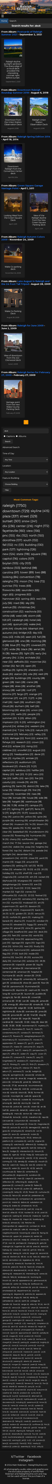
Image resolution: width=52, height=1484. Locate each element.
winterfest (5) (32, 1172)
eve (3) (38, 1431)
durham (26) (22, 706)
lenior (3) (37, 1383)
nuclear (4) (28, 1212)
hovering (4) (24, 1233)
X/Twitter (17, 1456)
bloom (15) (42, 824)
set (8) (26, 1015)
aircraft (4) (26, 1195)
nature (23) (42, 730)
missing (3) (42, 1314)
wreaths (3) (34, 1342)
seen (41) (31, 636)
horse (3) (21, 1377)
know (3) (43, 1402)
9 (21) (34, 766)
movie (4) (43, 1287)
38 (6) (30, 1092)
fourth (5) (18, 1189)
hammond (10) (22, 950)
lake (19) (44, 786)
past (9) (36, 983)
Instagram (26, 1460)
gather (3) (6, 1345)
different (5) (30, 1144)
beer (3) (32, 1409)
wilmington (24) (36, 722)
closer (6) (35, 1106)
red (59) (41, 598)
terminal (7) (37, 1033)
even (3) (29, 1349)
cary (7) (39, 1057)
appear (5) (15, 1148)
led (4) (5, 1260)
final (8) (34, 1015)
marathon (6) (35, 1117)
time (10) (19, 939)
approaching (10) (34, 939)
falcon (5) (16, 1195)
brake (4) (16, 1206)
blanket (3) (22, 1386)
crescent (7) (19, 1057)
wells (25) (21, 714)
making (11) (37, 917)
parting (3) (25, 1342)
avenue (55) (10, 607)
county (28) (38, 678)
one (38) (25, 641)
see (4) (15, 1280)
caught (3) (25, 1368)
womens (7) (18, 1071)
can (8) (25, 1001)
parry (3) (31, 1386)
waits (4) (16, 1229)
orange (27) (35, 694)
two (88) (40, 572)
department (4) (24, 1291)
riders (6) (37, 1113)
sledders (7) (22, 1061)
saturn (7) (7, 1071)
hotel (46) (35, 620)
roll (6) (25, 1117)
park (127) (9, 549)
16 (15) (6, 839)
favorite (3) (22, 1311)
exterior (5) (41, 1165)
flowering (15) (22, 835)
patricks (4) (30, 1294)
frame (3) (6, 1311)
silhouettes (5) (9, 1175)
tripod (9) (20, 964)
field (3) (40, 1409)
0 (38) (6, 645)
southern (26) (33, 702)
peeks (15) (18, 828)
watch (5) (14, 1165)
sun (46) (7, 624)
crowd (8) (36, 997)
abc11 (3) (14, 1327)
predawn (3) (25, 1393)
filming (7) (15, 1064)
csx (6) (28, 1071)
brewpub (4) (8, 1263)
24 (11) (5, 913)
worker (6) (7, 1089)
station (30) (20, 674)
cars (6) (26, 1106)
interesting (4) (32, 1274)
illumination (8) (10, 1008)
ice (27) (23, 698)
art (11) (41, 902)
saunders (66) (30, 590)
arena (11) (42, 924)
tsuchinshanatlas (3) (16, 1437)
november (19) (22, 794)
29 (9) (38, 975)
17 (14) (18, 843)
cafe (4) (25, 1229)
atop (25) (25, 710)
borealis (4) (7, 1284)
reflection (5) (8, 1182)
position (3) (28, 1336)
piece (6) (7, 1082)
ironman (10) (19, 961)
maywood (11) (27, 910)
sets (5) (39, 1168)
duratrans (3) (8, 1330)
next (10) (28, 946)
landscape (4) (23, 1277)
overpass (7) (8, 1050)
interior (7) (28, 1068)
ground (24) (9, 726)
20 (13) (44, 869)
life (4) (36, 1270)
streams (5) (30, 1131)
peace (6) (14, 1110)
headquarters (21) (23, 754)
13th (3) (5, 1431)
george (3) (7, 1320)
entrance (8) (8, 1001)
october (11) (42, 921)
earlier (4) (38, 1236)
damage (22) (17, 738)
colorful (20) (9, 782)
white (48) (9, 615)
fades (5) (38, 1185)
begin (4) (34, 1253)
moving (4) (34, 1229)
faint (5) (6, 1165)
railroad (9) (42, 979)
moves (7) (37, 1040)
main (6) (35, 1103)
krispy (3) (41, 1364)
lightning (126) (26, 549)
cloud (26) (8, 706)
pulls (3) (6, 1424)
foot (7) (29, 1029)
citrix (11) (29, 928)
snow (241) (29, 521)
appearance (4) (25, 1280)
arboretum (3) (25, 1424)
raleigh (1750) (14, 505)
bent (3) (33, 1314)
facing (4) (44, 1233)
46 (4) (43, 1226)
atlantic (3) (28, 1361)
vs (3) (5, 1437)
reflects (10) (8, 939)
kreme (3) (6, 1368)
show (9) (27, 983)
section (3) (29, 1358)
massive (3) (27, 1352)
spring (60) (28, 598)
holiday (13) (8, 873)
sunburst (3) (36, 1393)
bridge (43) (25, 632)
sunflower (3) (37, 1424)
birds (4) (6, 1223)
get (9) (6, 983)
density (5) (22, 1161)
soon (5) (15, 1134)
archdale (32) (32, 657)
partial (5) (29, 1185)
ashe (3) (14, 1311)
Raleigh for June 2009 (30, 325)
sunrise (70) (10, 585)
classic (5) (7, 1155)
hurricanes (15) (38, 835)
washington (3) (18, 1320)
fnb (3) (46, 1424)
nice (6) (6, 1092)
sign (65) (8, 594)
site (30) (32, 674)
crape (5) (29, 1178)
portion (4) (7, 1229)
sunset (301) (12, 521)
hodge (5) (14, 1151)
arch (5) (24, 1127)
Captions (10, 436)
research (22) (23, 742)
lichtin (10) (17, 946)
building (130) (34, 544)
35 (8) (12, 1025)
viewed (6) (29, 1075)
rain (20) (29, 778)
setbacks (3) (35, 1368)
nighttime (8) (9, 1011)
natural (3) (14, 1412)
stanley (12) (42, 899)
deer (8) (44, 1022)
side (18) (43, 798)
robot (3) (23, 1415)
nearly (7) (26, 1050)
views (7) (7, 1029)
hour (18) (7, 798)
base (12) (36, 888)
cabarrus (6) (34, 1110)
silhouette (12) (10, 895)
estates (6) (41, 1078)
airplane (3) (25, 1317)
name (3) (14, 1405)
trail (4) (26, 1297)
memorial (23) (10, 734)
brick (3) (17, 1317)
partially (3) (44, 1333)
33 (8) (27, 1022)
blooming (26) (11, 710)
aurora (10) (37, 957)
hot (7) (18, 1050)
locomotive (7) (25, 1040)
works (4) (44, 1240)
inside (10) (34, 953)
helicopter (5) (41, 1155)
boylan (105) (10, 563)
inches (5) (7, 1195)
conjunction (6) (21, 1121)
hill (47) (7, 620)
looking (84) (10, 577)
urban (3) (34, 1308)
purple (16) (8, 820)
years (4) (14, 1267)
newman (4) (25, 1287)
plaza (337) (11, 516)
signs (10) (30, 943)
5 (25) (21, 718)
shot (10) (7, 946)
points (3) (32, 1345)
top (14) (18, 850)
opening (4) (8, 1294)
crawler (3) (7, 1358)
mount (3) (18, 1418)
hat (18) (6, 805)
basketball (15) (20, 831)
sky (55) (30, 603)
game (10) (40, 928)
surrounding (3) (9, 1399)
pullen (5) (28, 1189)
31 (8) (46, 1004)
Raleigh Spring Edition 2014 (33, 136)
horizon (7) (8, 1047)
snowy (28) (9, 690)
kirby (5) (18, 1192)
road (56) (18, 603)
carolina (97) (11, 572)
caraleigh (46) (20, 620)
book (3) (31, 1415)
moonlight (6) (17, 1096)
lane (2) (5, 1443)
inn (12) (6, 902)
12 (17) (6, 813)
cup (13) (37, 873)
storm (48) (34, 615)
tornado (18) (19, 798)
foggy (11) (31, 924)
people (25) (34, 714)
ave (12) (37, 884)
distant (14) (29, 850)
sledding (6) (8, 1113)
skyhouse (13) (9, 880)
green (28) (8, 682)
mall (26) (7, 702)
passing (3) (18, 1361)
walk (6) (27, 1096)
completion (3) (42, 1323)
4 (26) (39, 698)
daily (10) (7, 961)
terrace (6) (7, 1106)
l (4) (22, 1223)
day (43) (37, 632)
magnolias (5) (43, 1124)
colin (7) (25, 1064)
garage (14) (41, 843)
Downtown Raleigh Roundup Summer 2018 (20, 91)
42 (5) (32, 1168)
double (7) (8, 1057)
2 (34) (21, 657)
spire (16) (42, 816)
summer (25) (10, 718)
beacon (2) (7, 1440)
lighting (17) (18, 809)
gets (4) (43, 1243)
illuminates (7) (18, 1029)
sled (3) (5, 1380)
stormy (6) (26, 1103)
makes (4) (36, 1216)
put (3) (14, 1349)
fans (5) (6, 1151)
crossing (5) (8, 1144)
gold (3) (30, 1355)
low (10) (19, 957)
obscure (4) (7, 1270)
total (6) (13, 1092)
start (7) (6, 1054)
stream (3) (7, 1308)
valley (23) (40, 734)
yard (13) (43, 858)
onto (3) (36, 1374)
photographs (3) (27, 1330)
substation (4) (36, 1202)
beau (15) (7, 828)
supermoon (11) (10, 906)
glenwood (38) (11, 641)
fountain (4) (30, 1263)
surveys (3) (25, 1314)
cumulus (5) (44, 1192)
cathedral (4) (8, 1301)
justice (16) (18, 816)
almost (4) (15, 1223)
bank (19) (21, 786)
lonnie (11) (7, 924)
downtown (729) (16, 511)
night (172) (41, 526)
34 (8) (5, 1025)
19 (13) (30, 869)
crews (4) (17, 1250)
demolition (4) (15, 1260)
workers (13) (9, 865)
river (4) (11, 1243)
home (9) (7, 968)
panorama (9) (17, 986)
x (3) (24, 1323)
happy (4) (7, 1219)
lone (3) (6, 1412)
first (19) (37, 790)
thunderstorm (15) (38, 831)
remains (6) (17, 1082)
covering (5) (8, 1192)
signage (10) (18, 943)
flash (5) (6, 1127)
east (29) (43, 674)
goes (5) (6, 1131)
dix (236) (9, 526)
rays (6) (45, 1117)
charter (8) (16, 1018)
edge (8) (22, 1008)
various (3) (16, 1308)
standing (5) (8, 1158)
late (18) (7, 801)
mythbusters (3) (30, 1399)
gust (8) (6, 1018)
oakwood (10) (37, 950)
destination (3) (8, 1421)
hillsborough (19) (22, 790)
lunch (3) (17, 1371)
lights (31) (21, 669)
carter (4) (17, 1284)
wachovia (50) (33, 611)
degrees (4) (19, 1294)
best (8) (6, 1015)
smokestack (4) (9, 1291)
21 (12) (27, 888)
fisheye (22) (9, 742)
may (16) (7, 816)
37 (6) (14, 1085)
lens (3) (25, 1371)
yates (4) (6, 1287)
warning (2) (16, 1440)
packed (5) (39, 1178)
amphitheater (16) (38, 820)
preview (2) (40, 1440)
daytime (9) (21, 990)
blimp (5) (41, 1148)
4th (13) (33, 877)
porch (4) (7, 1202)
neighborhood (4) (10, 1233)
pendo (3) (6, 1434)
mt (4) (30, 1270)
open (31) (30, 665)
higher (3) (6, 1349)
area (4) (36, 1246)
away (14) (30, 847)
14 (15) (33, 824)
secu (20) (38, 774)
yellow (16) (30, 816)
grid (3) (34, 1428)
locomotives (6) (36, 1085)
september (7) (9, 1043)
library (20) (8, 774)
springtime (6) (17, 1075)
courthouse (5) (9, 1172)
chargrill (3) (7, 1342)
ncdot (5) (35, 1134)
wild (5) (29, 1158)
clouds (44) (20, 628)
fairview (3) (29, 1383)
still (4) (29, 1246)
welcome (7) (29, 1047)
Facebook (34, 1456)
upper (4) (17, 1236)
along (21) (8, 754)
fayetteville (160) (14, 531)
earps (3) (44, 1311)
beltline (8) (39, 1008)
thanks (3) (40, 1330)
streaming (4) (8, 1209)
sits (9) (20, 975)
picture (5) (15, 1127)
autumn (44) (10, 632)
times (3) (16, 1342)
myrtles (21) (18, 758)
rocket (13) (43, 877)
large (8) (27, 1018)
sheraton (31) (35, 669)
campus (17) (36, 805)
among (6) (7, 1103)
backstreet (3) (24, 1396)
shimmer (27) (10, 698)
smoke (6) (40, 1075)
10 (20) (28, 774)
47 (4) (5, 1243)
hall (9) (6, 986)
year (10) (7, 935)
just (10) (6, 943)
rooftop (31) (9, 669)
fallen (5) (21, 1172)
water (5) (16, 1168)
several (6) (22, 1085)
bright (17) (15, 813)
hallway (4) (7, 1250)
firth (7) (33, 1064)
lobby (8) (34, 1001)
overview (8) (31, 1011)
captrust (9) (34, 990)
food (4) (16, 1304)
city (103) (25, 563)
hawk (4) (30, 1267)
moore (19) (8, 794)
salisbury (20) (23, 770)
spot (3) (21, 1380)
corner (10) (26, 935)
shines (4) (27, 1216)
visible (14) (18, 847)
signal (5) (25, 1148)
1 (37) (5, 649)
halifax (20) (38, 770)
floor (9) (45, 983)
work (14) (7, 847)
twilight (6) (36, 1071)
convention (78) (30, 577)
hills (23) (29, 730)
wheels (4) (34, 1240)
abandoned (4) (20, 1270)
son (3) (30, 1405)
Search (7, 441)
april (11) (24, 906)
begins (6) (7, 1099)
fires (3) (29, 1374)
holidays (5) (42, 1144)
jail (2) (24, 1440)
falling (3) (18, 1421)
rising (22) (31, 746)
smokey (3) (38, 1320)
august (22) (39, 750)
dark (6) (16, 1103)
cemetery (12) (29, 899)
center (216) (24, 526)
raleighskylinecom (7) (34, 1036)
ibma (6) (17, 1117)
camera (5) (25, 1134)
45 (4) (20, 1212)
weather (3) (7, 1393)
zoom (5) (25, 1168)
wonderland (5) (9, 1178)
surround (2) (14, 1443)
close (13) (33, 858)
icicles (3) (13, 1380)
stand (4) (44, 1246)
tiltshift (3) (13, 1386)
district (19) (33, 786)
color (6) (13, 1078)
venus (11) (39, 913)
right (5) (15, 1155)
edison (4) (45, 1257)
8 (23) (6, 738)
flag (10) (6, 953)
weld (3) (42, 1434)
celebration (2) (31, 1437)
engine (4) (7, 1216)
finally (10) (39, 946)
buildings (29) (23, 678)
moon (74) (26, 581)
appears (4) (41, 1294)
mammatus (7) (36, 1061)
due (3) (12, 1431)
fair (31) (20, 665)
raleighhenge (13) (12, 884)
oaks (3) (15, 1409)
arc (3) (38, 1386)
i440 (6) (25, 1089)
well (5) (30, 1141)
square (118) (39, 554)
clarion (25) (9, 714)
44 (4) (35, 1206)
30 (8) (18, 1001)
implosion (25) (11, 722)
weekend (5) (8, 1124)
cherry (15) (15, 839)
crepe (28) (8, 686)
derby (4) (34, 1297)
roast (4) (25, 1250)
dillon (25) (30, 718)
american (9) (23, 972)
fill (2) (30, 1443)
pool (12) (7, 899)
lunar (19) (7, 790)
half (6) (6, 1110)
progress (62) (23, 594)
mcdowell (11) (30, 902)
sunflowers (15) (29, 839)
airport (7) (7, 1036)
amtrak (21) (32, 758)
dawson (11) (34, 906)
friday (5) (30, 1155)
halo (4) (36, 1257)
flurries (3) (43, 1377)
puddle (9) (41, 994)
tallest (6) (36, 1082)
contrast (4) (35, 1226)
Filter (7, 490)
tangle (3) (36, 1380)
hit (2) (34, 1446)
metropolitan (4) (10, 1226)
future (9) (7, 979)
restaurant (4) (19, 1274)
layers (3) (14, 1333)
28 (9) (42, 961)
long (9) (6, 994)
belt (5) (33, 1148)
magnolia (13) (9, 877)
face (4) (22, 1267)
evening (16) (21, 820)
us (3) (43, 1352)
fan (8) (17, 997)
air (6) (43, 1106)
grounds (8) (16, 1015)
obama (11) (19, 921)
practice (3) (17, 1352)
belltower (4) (37, 1284)
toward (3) (24, 1409)
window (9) (18, 968)
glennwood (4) (40, 1280)
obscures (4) (20, 1209)
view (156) (33, 531)
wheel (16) (8, 824)
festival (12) (41, 895)
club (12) (22, 895)
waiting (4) (17, 1216)
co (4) (29, 1257)
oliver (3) (39, 1415)
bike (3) (44, 1380)
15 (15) (28, 828)
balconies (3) (8, 1371)
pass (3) (37, 1352)
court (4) (35, 1291)
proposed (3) (20, 1390)
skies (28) (20, 686)
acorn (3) (6, 1415)
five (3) (45, 1383)
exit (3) (5, 1386)
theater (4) (7, 1253)
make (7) (18, 1047)
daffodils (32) (21, 661)
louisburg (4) (38, 1219)
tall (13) (32, 865)
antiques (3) (7, 1352)
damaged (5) (34, 1127)
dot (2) (40, 1437)
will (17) (6, 809)
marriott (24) (10, 730)
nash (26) (19, 702)
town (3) (6, 1374)
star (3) (46, 1304)
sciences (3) (24, 1412)
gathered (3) (8, 1317)
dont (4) (16, 1240)
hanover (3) (43, 1308)
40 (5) (22, 1155)
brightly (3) (44, 1342)
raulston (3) (14, 1424)
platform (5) (8, 1141)
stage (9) (17, 979)
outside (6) (26, 1099)
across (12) (8, 888)
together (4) (20, 1246)
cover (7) (42, 1054)
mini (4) (39, 1263)
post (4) (44, 1212)
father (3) (37, 1349)
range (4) (25, 1304)
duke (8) (20, 1011)
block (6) (23, 1092)
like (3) (23, 1355)
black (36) (26, 649)
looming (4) (36, 1277)
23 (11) (16, 910)
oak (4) (17, 1301)
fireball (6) (7, 1117)
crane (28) (32, 682)
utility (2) (40, 1446)
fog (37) (25, 645)
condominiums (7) (11, 1033)
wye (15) (36, 828)
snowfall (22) (25, 750)
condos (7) (26, 1033)
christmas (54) (26, 607)
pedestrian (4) (38, 1195)
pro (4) (35, 1287)
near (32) (8, 661)
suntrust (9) (17, 994)
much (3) (40, 1345)
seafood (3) (7, 1314)
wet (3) (5, 1336)
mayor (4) (27, 1219)
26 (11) (5, 917)
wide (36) (14, 649)
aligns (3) (26, 1428)
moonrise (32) (38, 661)
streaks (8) (38, 1004)
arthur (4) (15, 1287)
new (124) (9, 554)
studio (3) (22, 1327)
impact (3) (7, 1364)
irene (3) (6, 1333)
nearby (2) (37, 1443)
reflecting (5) (21, 1182)
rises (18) (36, 794)
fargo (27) (22, 694)
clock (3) (15, 1345)
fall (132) (8, 544)
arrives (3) (40, 1371)
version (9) (29, 975)
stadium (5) (33, 1182)
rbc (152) (22, 535)
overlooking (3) (9, 1383)
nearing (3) (31, 1323)
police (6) (17, 1106)
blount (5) (39, 1151)
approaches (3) (25, 1333)
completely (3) (32, 1377)
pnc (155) (9, 535)
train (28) (20, 682)
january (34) (9, 657)
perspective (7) (40, 1050)
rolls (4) (25, 1253)
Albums (22, 436)
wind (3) (44, 1368)
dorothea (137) (12, 540)
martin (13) (8, 862)
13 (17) (25, 813)
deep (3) (16, 1355)
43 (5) (25, 1192)
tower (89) (27, 572)
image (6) (31, 1078)
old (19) (33, 782)
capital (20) (9, 770)
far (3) (24, 1339)
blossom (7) (43, 1064)
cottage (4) (35, 1301)
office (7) (15, 1054)
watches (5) (19, 1144)
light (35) (29, 653)
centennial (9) (9, 972)
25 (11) (30, 913)
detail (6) (24, 1110)
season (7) (22, 1043)
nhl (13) (23, 858)
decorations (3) (9, 1402)
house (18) (32, 798)
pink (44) (8, 628)
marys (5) (7, 1168)
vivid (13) (37, 880)
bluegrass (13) (25, 880)
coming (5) (7, 1161)
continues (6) (36, 1089)
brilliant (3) (15, 1415)
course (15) (8, 835)
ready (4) (25, 1240)
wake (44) (35, 624)
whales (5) (32, 1161)
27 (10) (15, 953)
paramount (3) (32, 1402)
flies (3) (18, 1339)
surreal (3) (34, 1412)
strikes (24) (23, 726)
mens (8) (19, 1022)
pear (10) (33, 932)
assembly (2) (25, 1446)
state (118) (23, 554)
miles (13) (7, 869)
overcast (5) (19, 1158)
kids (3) (16, 1393)
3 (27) (31, 698)
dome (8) (26, 997)
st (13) (37, 869)
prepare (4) (28, 1236)
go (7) (31, 1043)
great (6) (27, 1082)
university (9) (29, 979)
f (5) (15, 1161)
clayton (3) (25, 1308)
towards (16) (35, 813)
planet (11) (19, 928)
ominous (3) (36, 1317)
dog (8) (42, 1015)
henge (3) (42, 1428)
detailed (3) (7, 1355)
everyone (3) (42, 1390)
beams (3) (45, 1374)
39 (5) (28, 1138)
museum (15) (21, 824)
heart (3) (42, 1412)
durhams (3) (41, 1339)
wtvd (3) (17, 1330)
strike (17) (23, 805)
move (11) (30, 921)
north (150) (36, 535)
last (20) (19, 774)
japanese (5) (8, 1185)
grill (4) (33, 1250)
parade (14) (42, 850)
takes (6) (17, 1089)
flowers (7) (18, 1036)
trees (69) (25, 585)
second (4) (43, 1253)
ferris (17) (39, 809)
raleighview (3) (18, 1358)
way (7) (33, 1054)
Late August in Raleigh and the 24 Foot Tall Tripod (25, 282)
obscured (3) (8, 1323)
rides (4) (6, 1277)
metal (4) (16, 1202)
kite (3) (28, 1380)
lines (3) (31, 1311)
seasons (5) (7, 1138)
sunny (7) (17, 1068)
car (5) (39, 1131)
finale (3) (6, 1377)
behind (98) (29, 568)
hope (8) (36, 1018)
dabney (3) (7, 1396)
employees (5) (17, 1131)
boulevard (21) (10, 766)
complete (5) (20, 1141)
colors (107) (26, 558)
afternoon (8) (25, 1004)
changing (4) (33, 1243)
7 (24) (21, 730)
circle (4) (6, 1267)
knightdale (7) (9, 1061)
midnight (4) (8, 1246)
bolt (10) (23, 953)
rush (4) (45, 1216)
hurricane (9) (9, 975)
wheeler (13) (19, 869)
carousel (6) (8, 1121)
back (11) (39, 910)
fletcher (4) (30, 1223)
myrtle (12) (16, 902)
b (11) (12, 913)
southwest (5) (21, 1124)
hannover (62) (11, 598)
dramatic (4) (8, 1297)
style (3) (14, 1377)
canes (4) (43, 1274)
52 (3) (21, 1336)
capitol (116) (10, 558)
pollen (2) (16, 1446)
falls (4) (14, 1277)
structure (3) (7, 1361)
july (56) (7, 603)
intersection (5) (26, 1151)
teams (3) (27, 1434)
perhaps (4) (21, 1243)
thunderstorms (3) (30, 1418)
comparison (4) (26, 1199)
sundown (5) (34, 1175)
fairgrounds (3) (8, 1390)
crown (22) (38, 742)
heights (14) (42, 847)
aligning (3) (20, 1431)
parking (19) (9, 786)
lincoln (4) (7, 1280)
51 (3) (37, 1311)
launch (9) (29, 994)
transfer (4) (7, 1304)
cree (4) (6, 1257)
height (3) (42, 1327)
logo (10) (40, 943)
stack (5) (45, 1127)
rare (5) (32, 1165)
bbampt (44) (35, 628)
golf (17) (29, 809)
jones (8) (43, 1011)
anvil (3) (37, 1355)
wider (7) (24, 1054)
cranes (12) (30, 892)
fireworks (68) (11, 590)
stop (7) (40, 1047)
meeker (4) (17, 1219)
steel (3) (35, 1333)
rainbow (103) (11, 568)
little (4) (41, 1250)
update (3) (39, 1405)
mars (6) (18, 1113)
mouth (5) (42, 1161)
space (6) (37, 1096)
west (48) (21, 615)
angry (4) (18, 1297)
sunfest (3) (7, 1428)
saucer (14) (28, 843)
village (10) (8, 932)
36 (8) (18, 1025)
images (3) (13, 1336)
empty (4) (40, 1267)
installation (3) (8, 1339)
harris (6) (7, 1085)
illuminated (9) (32, 986)
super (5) (7, 1134)
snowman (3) (8, 1418)
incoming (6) (38, 1099)
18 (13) (40, 865)
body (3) (16, 1314)
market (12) (8, 892)
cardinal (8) (8, 1022)
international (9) (33, 968)
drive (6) (22, 1078)
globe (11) (7, 910)
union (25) (37, 710)
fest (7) (37, 1068)
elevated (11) (20, 924)
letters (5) (37, 1138)
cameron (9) (9, 964)
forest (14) (8, 850)
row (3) (22, 1374)
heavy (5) (24, 1165)
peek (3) (33, 1364)
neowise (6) (34, 1121)
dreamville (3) (17, 1434)
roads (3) (27, 1421)
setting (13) (21, 865)
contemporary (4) (10, 1199)
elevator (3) (32, 1327)
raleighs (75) (10, 581)
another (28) (34, 686)
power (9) (30, 964)
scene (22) (42, 738)
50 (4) (40, 1304)
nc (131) (19, 544)
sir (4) (37, 1212)
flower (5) (33, 1192)
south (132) (30, 540)
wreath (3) (42, 1399)
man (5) (20, 1178)
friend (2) (23, 1443)
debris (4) (25, 1202)
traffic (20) (17, 778)
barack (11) (8, 921)
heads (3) (25, 1364)
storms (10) (8, 957)
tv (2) (29, 1440)
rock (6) (6, 1096)
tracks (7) (30, 1057)
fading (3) (30, 1431)
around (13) (32, 862)
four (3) (35, 1434)
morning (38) (38, 641)
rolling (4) (7, 1206)
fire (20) (39, 778)
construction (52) (13, 611)
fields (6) (16, 1099)
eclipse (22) (19, 746)
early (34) (41, 653)
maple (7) (7, 1068)
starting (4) (7, 1274)
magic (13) (20, 862)
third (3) (38, 1336)
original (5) (39, 1141)
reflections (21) (10, 762)
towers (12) (27, 884)
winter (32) (9, 665)
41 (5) (35, 1158)
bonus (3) (23, 1345)
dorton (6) (27, 1113)
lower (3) (6, 1405)
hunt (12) (18, 888)
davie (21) (39, 754)
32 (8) (30, 1008)
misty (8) (35, 1022)
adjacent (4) (23, 1226)
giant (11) (26, 917)
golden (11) (21, 913)
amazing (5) (8, 1189)
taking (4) (17, 1253)
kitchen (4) (15, 1257)
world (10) (38, 935)
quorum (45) (20, 624)
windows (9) (16, 983)
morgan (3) (16, 1364)
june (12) (16, 899)
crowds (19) (23, 782)
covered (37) (38, 645)
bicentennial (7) (29, 1025)
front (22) (30, 738)
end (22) (7, 746)
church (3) (15, 1368)
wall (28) (20, 690)
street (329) (28, 516)
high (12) (19, 892)
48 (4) (23, 1257)
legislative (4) (28, 1260)
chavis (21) (24, 766)
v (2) (33, 1440)
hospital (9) (36, 972)
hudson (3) (7, 1409)
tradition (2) (7, 1446)
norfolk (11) (15, 917)
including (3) (21, 1402)
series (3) (38, 1358)
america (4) (7, 1240)
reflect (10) (8, 950)
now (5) (6, 1148)
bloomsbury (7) (10, 1040)
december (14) (24, 854)
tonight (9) (8, 997)
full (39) (41, 636)
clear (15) (7, 831)
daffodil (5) (38, 1189)
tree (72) (39, 581)
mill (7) (6, 1064)
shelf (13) (27, 873)
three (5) (32, 1124)
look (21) (7, 758)
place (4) (35, 1233)
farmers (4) (7, 1236)
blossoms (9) (9, 990)
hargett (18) (18, 801)
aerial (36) (39, 649)
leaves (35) (17, 653)
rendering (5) (19, 1138)
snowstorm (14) (11, 858)
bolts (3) (19, 1399)
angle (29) (8, 678)
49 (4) (37, 1260)
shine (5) (43, 1158)
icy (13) (18, 873)
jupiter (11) (8, 928)
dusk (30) (8, 674)
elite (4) (33, 1304)
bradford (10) (20, 932)
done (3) (21, 1349)
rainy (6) (6, 1075)
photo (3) (6, 1327)
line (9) (44, 990)
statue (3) (29, 1320)
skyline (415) (40, 511)
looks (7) (38, 1029)
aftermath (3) (37, 1396)
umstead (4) (26, 1206)
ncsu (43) (8, 636)
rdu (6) (6, 1078)
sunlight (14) (9, 854)
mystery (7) (43, 1025)
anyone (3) (31, 1390)
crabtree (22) (9, 750)
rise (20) (7, 778)
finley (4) (26, 1284)
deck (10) (42, 932)
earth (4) (25, 1301)
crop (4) (38, 1209)
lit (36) (6, 653)
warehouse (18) (33, 801)
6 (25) (23, 722)
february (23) (26, 734)
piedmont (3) (37, 1421)
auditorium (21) (27, 762)
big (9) (40, 964)
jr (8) (5, 1004)
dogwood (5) (22, 1175)
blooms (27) (9, 694)
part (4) (30, 1209)
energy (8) (13, 1004)
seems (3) (14, 1374)
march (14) (8, 843)
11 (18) (14, 805)
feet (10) (16, 935)
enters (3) (23, 1405)
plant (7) (39, 1043)
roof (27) (31, 690)
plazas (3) (37, 1361)
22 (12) (31, 895)
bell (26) (34, 706)
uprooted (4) (39, 1199)
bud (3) (15, 1396)
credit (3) (17, 1323)
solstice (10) (32, 961)
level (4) (6, 1212)
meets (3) (19, 1383)
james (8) (44, 1001)
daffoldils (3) (17, 1428)
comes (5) (19, 1185)
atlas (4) (14, 1212)
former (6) (39, 1092)
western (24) (37, 726)
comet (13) (23, 877)
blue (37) (15, 645)
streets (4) (19, 1263)
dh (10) (27, 957)
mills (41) (19, 636)
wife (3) (32, 1371)
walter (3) (31, 1339)
